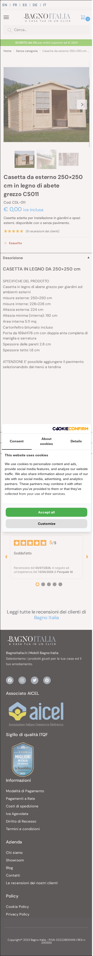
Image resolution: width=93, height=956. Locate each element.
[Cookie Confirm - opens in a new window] (70, 428)
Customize (46, 523)
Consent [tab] (17, 441)
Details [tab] (76, 441)
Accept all (46, 512)
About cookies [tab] (46, 441)
